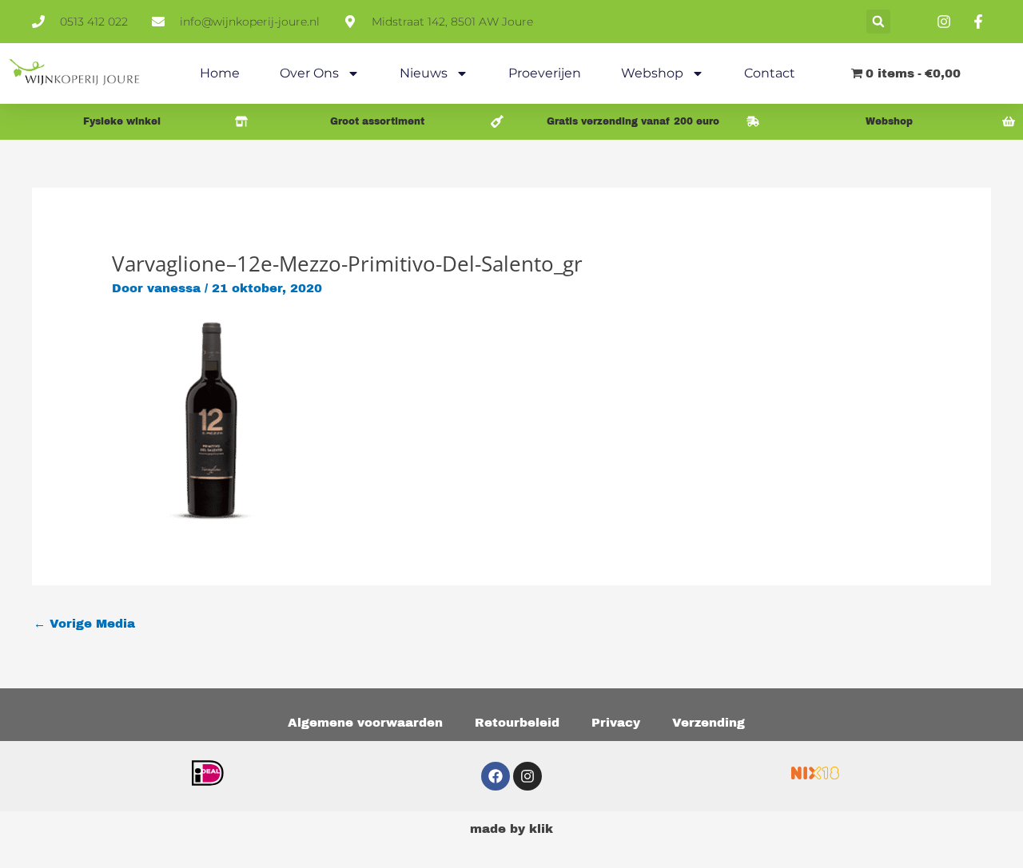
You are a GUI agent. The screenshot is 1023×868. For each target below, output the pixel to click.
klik (541, 828)
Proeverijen (544, 73)
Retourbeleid (517, 722)
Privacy (615, 722)
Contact (769, 73)
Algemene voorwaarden (365, 722)
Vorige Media (84, 623)
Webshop (652, 73)
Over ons (309, 73)
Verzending (708, 722)
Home (220, 73)
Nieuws (424, 73)
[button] (878, 22)
